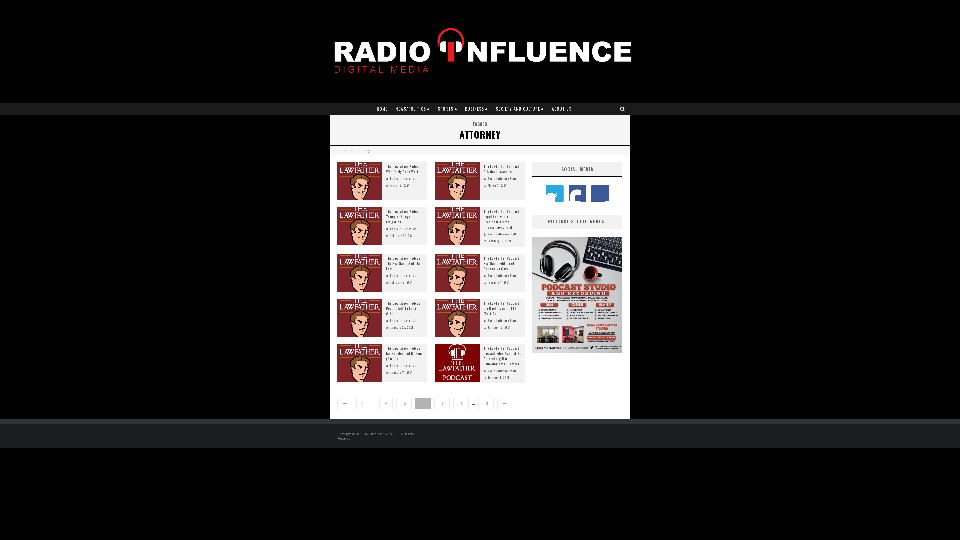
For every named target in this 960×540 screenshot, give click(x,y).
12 (442, 403)
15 (486, 403)
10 (404, 403)
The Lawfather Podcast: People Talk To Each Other (404, 308)
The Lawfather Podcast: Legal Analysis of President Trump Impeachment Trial (502, 219)
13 (461, 403)
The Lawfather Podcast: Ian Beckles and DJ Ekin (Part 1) (404, 353)
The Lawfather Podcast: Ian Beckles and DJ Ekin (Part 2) (502, 308)
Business (474, 109)
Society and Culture (518, 109)
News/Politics (411, 109)
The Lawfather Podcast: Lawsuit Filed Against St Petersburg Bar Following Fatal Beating (502, 356)
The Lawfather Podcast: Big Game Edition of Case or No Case (502, 263)
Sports (446, 109)
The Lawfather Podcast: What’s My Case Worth (404, 169)
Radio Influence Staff (404, 179)
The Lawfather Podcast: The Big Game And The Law (404, 263)
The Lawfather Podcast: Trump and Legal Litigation (404, 216)
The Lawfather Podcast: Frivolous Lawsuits (502, 169)
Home (382, 109)
